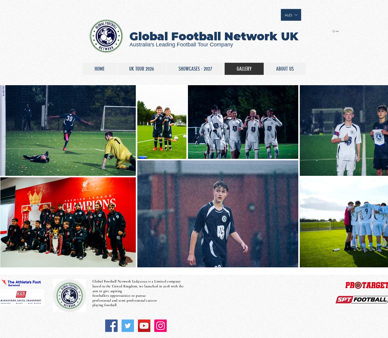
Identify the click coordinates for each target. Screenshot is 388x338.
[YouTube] (144, 326)
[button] (291, 15)
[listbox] (291, 15)
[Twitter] (128, 326)
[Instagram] (160, 326)
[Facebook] (111, 326)
